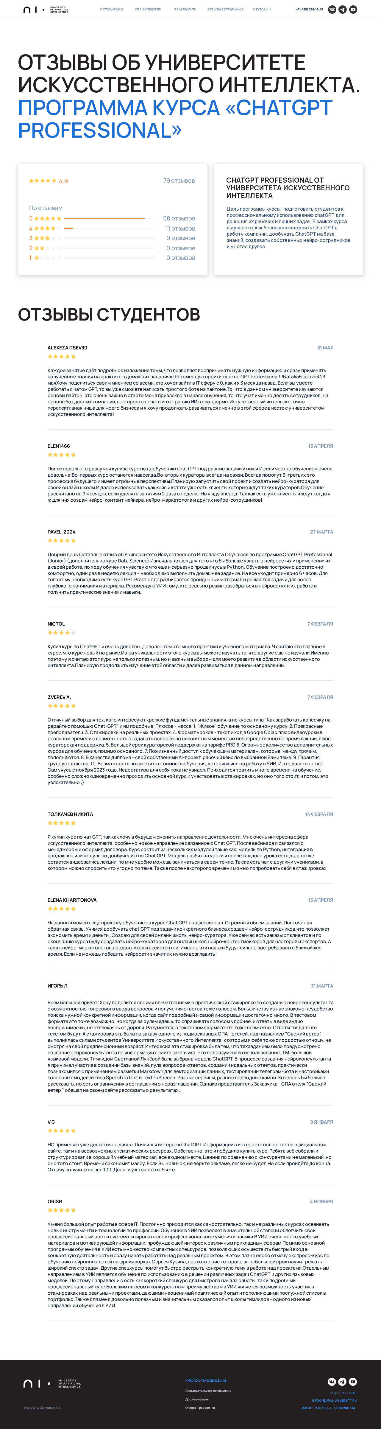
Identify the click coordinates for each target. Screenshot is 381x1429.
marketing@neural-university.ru (329, 1408)
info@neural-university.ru (334, 1400)
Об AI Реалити (185, 9)
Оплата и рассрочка (200, 1408)
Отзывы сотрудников (225, 9)
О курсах (260, 9)
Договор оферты (197, 1399)
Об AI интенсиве (148, 9)
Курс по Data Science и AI (205, 1381)
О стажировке (111, 9)
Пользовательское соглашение (208, 1391)
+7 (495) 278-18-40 (309, 9)
